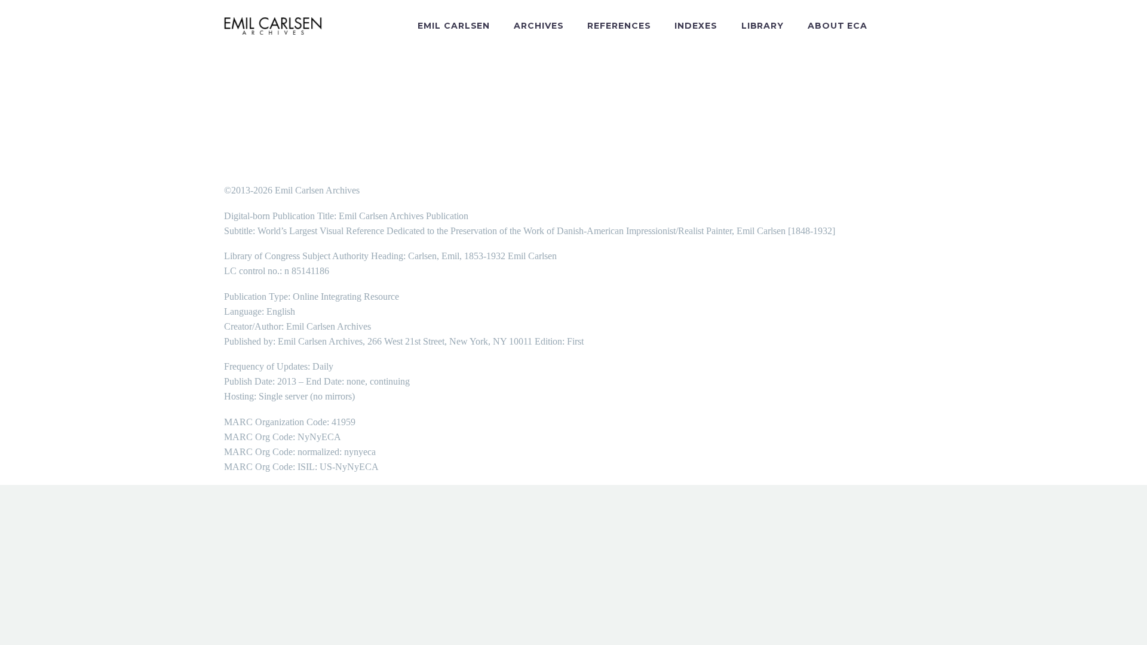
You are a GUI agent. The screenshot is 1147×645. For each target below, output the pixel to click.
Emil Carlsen (454, 25)
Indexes (695, 25)
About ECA (837, 25)
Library (762, 25)
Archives (538, 25)
